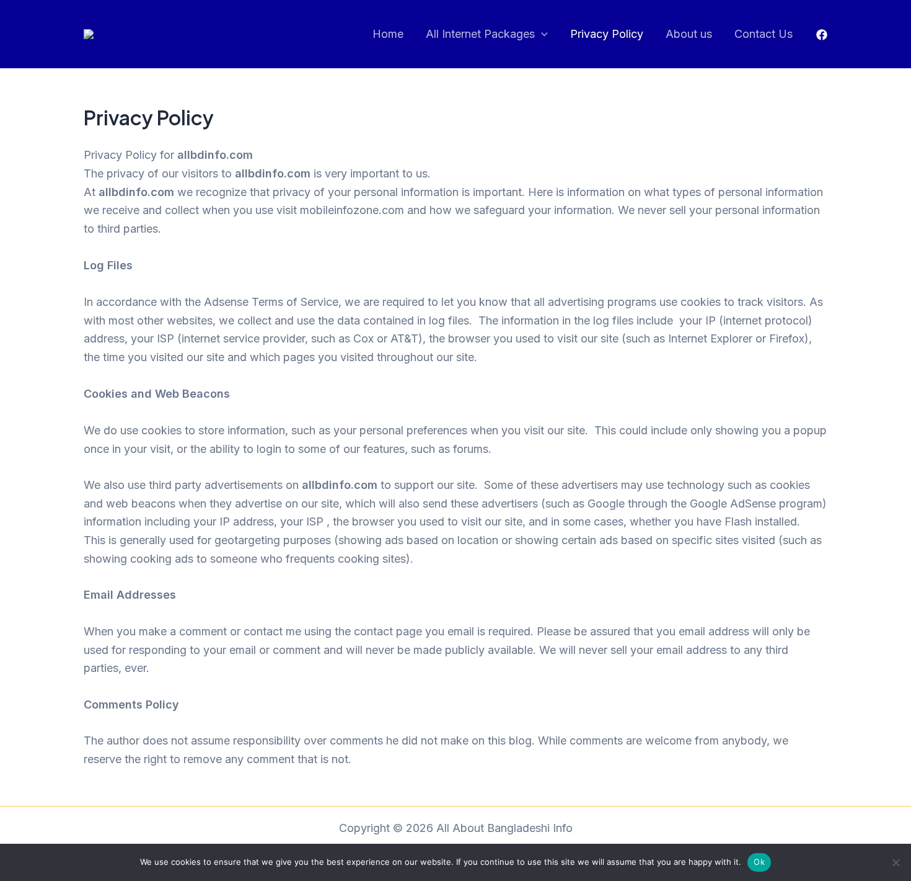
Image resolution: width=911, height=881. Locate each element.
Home (387, 33)
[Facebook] (821, 34)
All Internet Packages (480, 33)
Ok (759, 862)
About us (689, 33)
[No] (895, 862)
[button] (541, 34)
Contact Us (763, 33)
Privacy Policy (606, 33)
